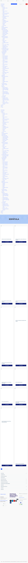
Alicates (3, 39)
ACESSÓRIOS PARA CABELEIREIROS (5, 483)
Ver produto (7, 241)
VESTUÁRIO (2, 473)
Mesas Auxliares (4, 34)
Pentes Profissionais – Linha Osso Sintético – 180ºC (5, 62)
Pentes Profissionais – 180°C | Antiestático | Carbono (5, 59)
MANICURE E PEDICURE (5, 36)
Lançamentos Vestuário (5, 21)
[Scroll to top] (26, 560)
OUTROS (3, 85)
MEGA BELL (3, 86)
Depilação (4, 77)
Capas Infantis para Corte (6, 16)
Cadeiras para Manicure (5, 31)
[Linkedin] (12, 501)
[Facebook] (11, 503)
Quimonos (4, 23)
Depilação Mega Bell (5, 91)
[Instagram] (11, 501)
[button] (4, 108)
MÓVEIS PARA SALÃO (4, 29)
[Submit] (17, 499)
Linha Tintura (4, 25)
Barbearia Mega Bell (5, 87)
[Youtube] (14, 501)
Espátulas (4, 78)
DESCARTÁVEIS (4, 28)
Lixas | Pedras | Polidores (6, 44)
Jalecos (3, 19)
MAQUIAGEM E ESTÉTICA (5, 76)
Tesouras (4, 74)
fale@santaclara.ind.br (21, 497)
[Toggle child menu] (26, 473)
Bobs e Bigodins (5, 156)
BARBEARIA (3, 75)
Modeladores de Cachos (5, 204)
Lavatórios (4, 35)
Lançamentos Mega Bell (5, 92)
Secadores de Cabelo (5, 203)
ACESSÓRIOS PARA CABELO (5, 48)
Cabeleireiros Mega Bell (5, 88)
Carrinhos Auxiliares (5, 32)
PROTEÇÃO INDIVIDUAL (5, 27)
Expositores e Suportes (5, 33)
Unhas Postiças (4, 47)
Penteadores (4, 20)
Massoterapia (4, 95)
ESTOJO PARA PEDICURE (19, 382)
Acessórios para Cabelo (5, 155)
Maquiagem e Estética (5, 81)
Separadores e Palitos (5, 46)
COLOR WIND (3, 96)
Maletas (4, 80)
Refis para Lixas (4, 45)
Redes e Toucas (4, 73)
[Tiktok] (16, 501)
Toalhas (4, 24)
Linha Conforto (4, 22)
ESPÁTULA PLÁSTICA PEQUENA (20, 463)
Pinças (3, 82)
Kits (3, 43)
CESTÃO (3, 26)
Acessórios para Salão (5, 30)
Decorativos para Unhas (5, 42)
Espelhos (4, 79)
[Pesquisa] (27, 4)
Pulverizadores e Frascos (6, 72)
